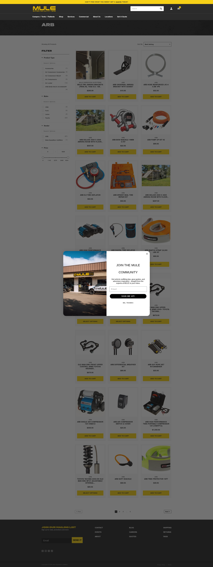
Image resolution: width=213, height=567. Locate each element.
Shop (61, 17)
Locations (109, 17)
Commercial (84, 17)
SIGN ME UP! (128, 296)
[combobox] (147, 8)
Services (71, 17)
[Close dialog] (147, 253)
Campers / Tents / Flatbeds (43, 17)
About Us (96, 17)
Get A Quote (122, 17)
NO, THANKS (128, 303)
